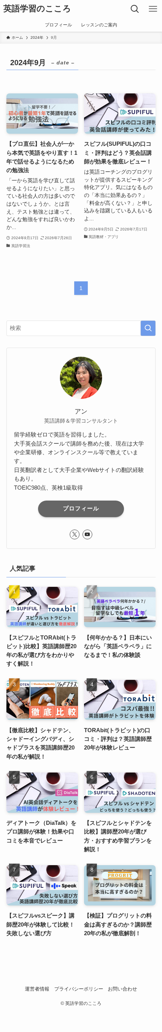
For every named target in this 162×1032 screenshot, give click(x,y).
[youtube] (87, 534)
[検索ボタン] (135, 9)
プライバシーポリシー (78, 989)
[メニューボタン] (153, 9)
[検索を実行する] (148, 328)
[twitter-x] (74, 534)
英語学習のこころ (37, 9)
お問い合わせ (122, 989)
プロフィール (81, 508)
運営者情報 (37, 989)
